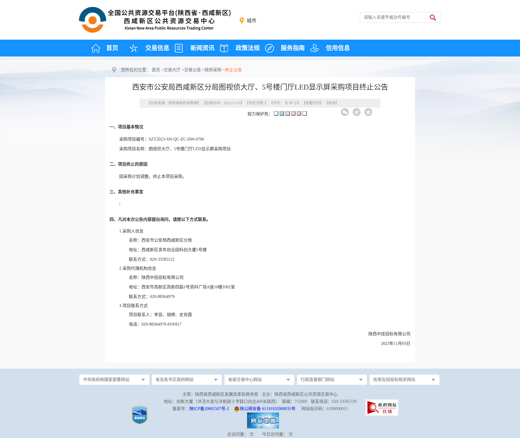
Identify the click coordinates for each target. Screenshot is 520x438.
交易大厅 (172, 70)
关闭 (331, 103)
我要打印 (312, 103)
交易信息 (157, 48)
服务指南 (293, 48)
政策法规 (248, 48)
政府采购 (213, 70)
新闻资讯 (202, 48)
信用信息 (338, 48)
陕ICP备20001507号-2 (209, 408)
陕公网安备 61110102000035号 (268, 408)
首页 (112, 48)
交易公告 (192, 70)
